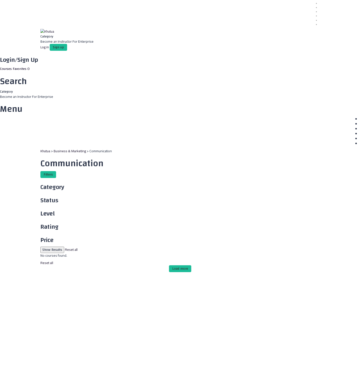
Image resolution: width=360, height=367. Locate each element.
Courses (6, 69)
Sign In (35, 359)
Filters (48, 174)
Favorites (21, 69)
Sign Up (25, 359)
